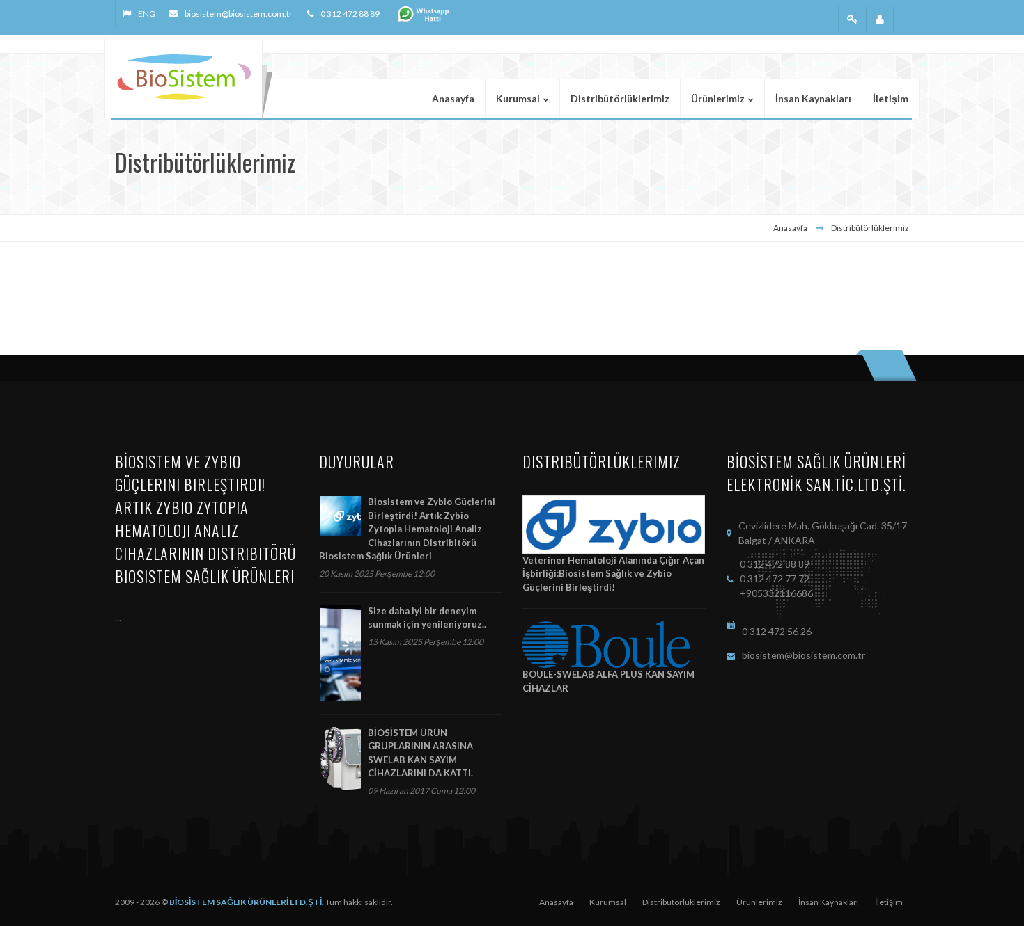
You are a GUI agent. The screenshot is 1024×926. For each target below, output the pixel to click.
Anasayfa (790, 228)
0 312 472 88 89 (350, 13)
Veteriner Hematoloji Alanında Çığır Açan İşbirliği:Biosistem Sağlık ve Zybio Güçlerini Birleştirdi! (613, 573)
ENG (146, 13)
